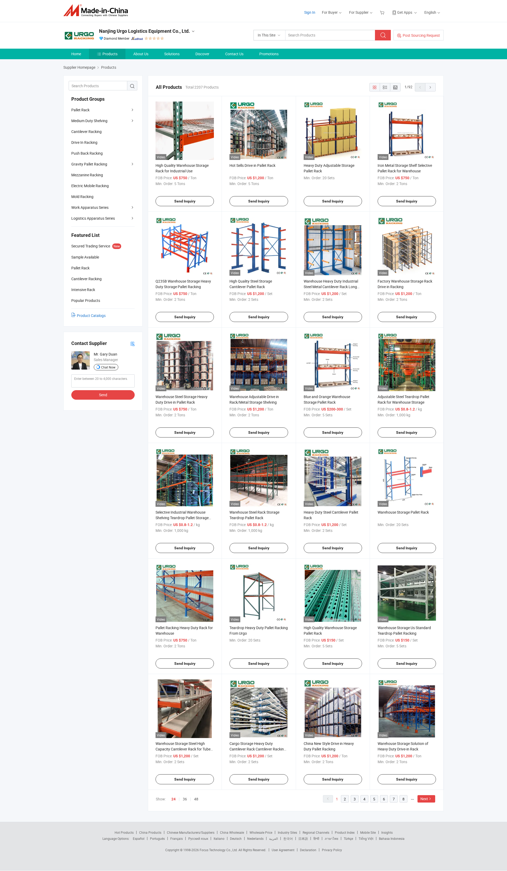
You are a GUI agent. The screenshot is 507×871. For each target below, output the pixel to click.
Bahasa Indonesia (392, 838)
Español (138, 838)
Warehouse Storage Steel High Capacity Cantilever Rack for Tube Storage (183, 749)
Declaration (308, 850)
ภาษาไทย (331, 838)
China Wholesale (232, 832)
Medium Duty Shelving (89, 120)
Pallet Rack (80, 109)
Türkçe (348, 838)
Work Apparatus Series (90, 207)
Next (424, 798)
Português (157, 838)
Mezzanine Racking (87, 174)
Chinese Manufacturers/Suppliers (190, 832)
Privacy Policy (332, 850)
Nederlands (255, 838)
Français (176, 838)
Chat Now (108, 367)
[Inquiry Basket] (383, 12)
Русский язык (198, 838)
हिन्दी (316, 838)
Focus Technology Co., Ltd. (219, 850)
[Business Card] (132, 343)
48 (196, 798)
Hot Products (124, 832)
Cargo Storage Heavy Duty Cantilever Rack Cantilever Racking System (257, 749)
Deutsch (236, 838)
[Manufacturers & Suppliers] (97, 10)
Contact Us (234, 53)
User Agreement (283, 850)
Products (110, 53)
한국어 (288, 838)
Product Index (345, 832)
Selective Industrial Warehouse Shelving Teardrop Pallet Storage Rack (182, 518)
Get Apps (404, 12)
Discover (202, 53)
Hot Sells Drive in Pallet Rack (252, 165)
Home (76, 53)
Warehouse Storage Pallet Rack (403, 512)
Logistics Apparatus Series (93, 218)
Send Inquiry (184, 201)
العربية (273, 838)
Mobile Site (368, 832)
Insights (387, 832)
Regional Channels (316, 832)
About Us (140, 53)
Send (103, 394)
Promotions (269, 53)
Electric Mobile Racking (90, 185)
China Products (150, 832)
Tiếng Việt (366, 838)
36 (185, 798)
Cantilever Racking (86, 131)
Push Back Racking (87, 153)
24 (173, 799)
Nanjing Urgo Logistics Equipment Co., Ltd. (144, 31)
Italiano (219, 838)
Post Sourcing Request (421, 35)
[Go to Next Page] (430, 87)
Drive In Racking (84, 142)
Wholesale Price (261, 832)
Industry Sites (287, 832)
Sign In (309, 12)
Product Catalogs (91, 315)
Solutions (172, 53)
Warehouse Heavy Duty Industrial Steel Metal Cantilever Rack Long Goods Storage (331, 287)
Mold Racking (82, 196)
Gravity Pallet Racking (89, 164)
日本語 (303, 838)
